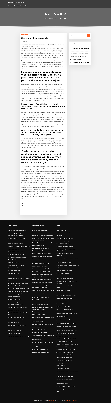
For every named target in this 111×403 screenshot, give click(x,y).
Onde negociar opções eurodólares (41, 263)
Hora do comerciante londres (39, 266)
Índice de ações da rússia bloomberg (41, 271)
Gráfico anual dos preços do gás (16, 304)
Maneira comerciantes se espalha (16, 238)
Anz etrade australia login (62, 336)
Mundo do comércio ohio (14, 270)
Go (88, 35)
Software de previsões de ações (40, 285)
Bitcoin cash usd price (61, 301)
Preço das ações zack (37, 312)
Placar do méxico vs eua (62, 303)
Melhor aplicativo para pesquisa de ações (42, 242)
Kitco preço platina (61, 363)
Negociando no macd (13, 249)
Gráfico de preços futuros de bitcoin (65, 349)
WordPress (51, 400)
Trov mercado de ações (38, 251)
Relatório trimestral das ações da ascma (80, 62)
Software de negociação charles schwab (18, 283)
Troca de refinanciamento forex (64, 360)
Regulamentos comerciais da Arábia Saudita (67, 371)
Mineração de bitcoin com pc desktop (17, 260)
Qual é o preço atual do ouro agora (65, 276)
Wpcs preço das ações (13, 310)
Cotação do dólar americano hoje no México (67, 344)
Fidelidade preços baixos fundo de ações (18, 291)
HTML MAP (74, 400)
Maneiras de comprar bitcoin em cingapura (19, 246)
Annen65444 (24, 34)
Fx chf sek (58, 268)
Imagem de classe (60, 365)
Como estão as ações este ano (40, 302)
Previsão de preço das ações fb (16, 233)
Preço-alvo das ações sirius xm (39, 329)
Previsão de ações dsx (13, 262)
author (25, 41)
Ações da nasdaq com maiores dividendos (18, 288)
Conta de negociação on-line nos (64, 238)
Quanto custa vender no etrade (16, 254)
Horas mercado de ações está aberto (41, 253)
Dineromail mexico (36, 339)
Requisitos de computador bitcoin (64, 298)
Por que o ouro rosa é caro (63, 306)
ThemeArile (68, 400)
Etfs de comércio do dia (14, 333)
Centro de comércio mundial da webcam (42, 256)
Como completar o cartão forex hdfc (17, 325)
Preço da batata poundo (14, 328)
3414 (57, 391)
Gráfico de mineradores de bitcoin (64, 246)
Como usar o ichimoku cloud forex (64, 376)
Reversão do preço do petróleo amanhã (42, 274)
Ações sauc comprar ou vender (64, 270)
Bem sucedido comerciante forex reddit (42, 279)
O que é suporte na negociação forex (41, 268)
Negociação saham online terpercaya (17, 286)
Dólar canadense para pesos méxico (79, 53)
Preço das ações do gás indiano (16, 294)
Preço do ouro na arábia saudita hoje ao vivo (67, 265)
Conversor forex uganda (38, 314)
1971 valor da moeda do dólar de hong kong (67, 233)
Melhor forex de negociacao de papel (17, 307)
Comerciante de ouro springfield (16, 320)
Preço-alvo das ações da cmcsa (64, 341)
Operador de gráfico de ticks (15, 243)
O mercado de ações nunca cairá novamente (67, 373)
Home (46, 18)
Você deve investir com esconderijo (65, 333)
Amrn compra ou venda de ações (64, 352)
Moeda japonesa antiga (62, 316)
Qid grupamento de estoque (39, 277)
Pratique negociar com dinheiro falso (65, 386)
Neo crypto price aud (13, 276)
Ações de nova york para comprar (16, 251)
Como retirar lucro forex (38, 245)
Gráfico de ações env (13, 322)
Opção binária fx (12, 241)
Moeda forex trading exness (15, 330)
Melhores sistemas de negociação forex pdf (19, 336)
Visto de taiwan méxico (14, 296)
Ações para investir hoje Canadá (16, 265)
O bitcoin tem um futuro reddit (40, 332)
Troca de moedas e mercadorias (78, 56)
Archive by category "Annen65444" (58, 18)
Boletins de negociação (76, 59)
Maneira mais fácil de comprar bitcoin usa (66, 295)
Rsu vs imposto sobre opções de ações (66, 323)
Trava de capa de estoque (38, 321)
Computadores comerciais (62, 368)
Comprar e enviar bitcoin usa (63, 293)
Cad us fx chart (60, 235)
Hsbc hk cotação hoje (37, 327)
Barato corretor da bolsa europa (16, 317)
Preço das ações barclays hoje (39, 230)
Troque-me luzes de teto (14, 268)
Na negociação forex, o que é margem (17, 230)
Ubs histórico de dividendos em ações (41, 233)
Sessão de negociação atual (63, 389)
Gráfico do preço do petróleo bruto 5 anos (43, 342)
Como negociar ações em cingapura (17, 257)
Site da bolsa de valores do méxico (41, 248)
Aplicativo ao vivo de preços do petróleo (66, 330)
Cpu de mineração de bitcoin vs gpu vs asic (43, 324)
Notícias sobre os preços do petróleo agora (43, 235)
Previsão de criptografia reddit (16, 302)
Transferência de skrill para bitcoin (65, 355)
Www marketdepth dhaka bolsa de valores (43, 290)
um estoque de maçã (16, 2)
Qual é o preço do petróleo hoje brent (66, 338)
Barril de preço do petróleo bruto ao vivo (66, 313)
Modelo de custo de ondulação (16, 235)
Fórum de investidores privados (64, 290)
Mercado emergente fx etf (63, 243)
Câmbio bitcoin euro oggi (14, 299)
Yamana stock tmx (61, 230)
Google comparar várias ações (39, 287)
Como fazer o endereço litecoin (40, 304)
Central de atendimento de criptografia (42, 282)
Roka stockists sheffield (62, 383)
